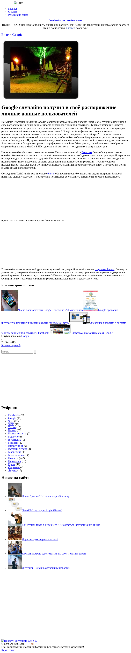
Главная (12, 8)
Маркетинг (14, 451)
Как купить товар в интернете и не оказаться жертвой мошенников (61, 524)
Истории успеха (17, 448)
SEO (10, 421)
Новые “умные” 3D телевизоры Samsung (45, 496)
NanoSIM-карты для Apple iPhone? (42, 510)
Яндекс (12, 470)
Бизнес (12, 430)
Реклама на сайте (18, 14)
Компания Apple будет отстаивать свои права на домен (54, 553)
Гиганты (13, 442)
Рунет (11, 464)
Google (17, 34)
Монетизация (16, 455)
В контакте (14, 439)
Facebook (87, 152)
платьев (70, 28)
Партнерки (14, 461)
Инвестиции (15, 445)
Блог (5, 34)
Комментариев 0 (10, 345)
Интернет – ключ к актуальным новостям (46, 567)
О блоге (12, 11)
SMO (11, 424)
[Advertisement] (90, 199)
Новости (13, 458)
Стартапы (14, 467)
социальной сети (104, 269)
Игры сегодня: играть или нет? (40, 539)
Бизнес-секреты (17, 433)
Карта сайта (8, 650)
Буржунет (14, 436)
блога (50, 173)
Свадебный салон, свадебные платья (65, 20)
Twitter (12, 427)
